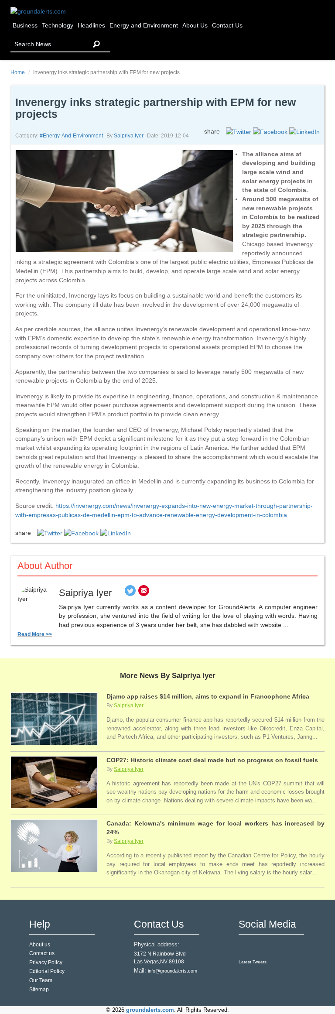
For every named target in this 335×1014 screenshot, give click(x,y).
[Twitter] (130, 592)
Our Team (40, 980)
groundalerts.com (150, 1010)
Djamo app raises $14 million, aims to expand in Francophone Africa (207, 696)
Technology (57, 25)
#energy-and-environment (71, 136)
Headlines (91, 25)
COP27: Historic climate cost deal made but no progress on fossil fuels (212, 760)
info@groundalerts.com (172, 970)
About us (39, 945)
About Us (195, 25)
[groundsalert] (246, 947)
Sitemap (39, 990)
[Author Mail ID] (143, 592)
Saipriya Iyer (129, 136)
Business (25, 25)
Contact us (42, 953)
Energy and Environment (143, 25)
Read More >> (34, 634)
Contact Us (227, 25)
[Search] (96, 44)
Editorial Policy (47, 971)
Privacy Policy (45, 962)
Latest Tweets (253, 961)
